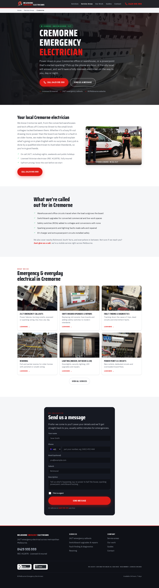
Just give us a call (42, 243)
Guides (109, 4)
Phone (50, 444)
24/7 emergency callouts (80, 538)
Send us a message (83, 82)
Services (74, 4)
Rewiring (73, 550)
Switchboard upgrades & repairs (83, 542)
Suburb (51, 466)
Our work (111, 542)
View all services (79, 381)
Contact (117, 4)
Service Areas (87, 4)
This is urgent (58, 493)
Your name (52, 433)
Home (19, 10)
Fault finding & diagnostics (81, 546)
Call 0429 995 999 (55, 82)
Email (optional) (54, 455)
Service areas (113, 538)
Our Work (99, 4)
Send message (79, 500)
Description (53, 477)
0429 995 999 (135, 4)
